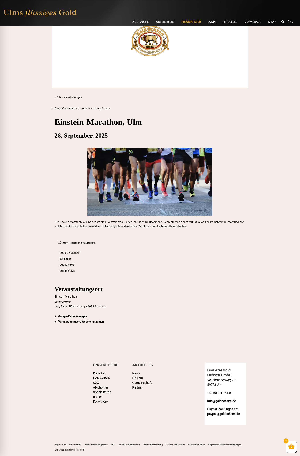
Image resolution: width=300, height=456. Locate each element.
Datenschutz (75, 444)
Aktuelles (230, 21)
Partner (137, 387)
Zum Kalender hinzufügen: (78, 242)
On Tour (137, 378)
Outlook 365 (66, 264)
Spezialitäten (102, 392)
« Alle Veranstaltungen (68, 97)
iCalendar (65, 258)
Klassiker (99, 373)
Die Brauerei (140, 21)
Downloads (252, 21)
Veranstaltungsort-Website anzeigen (81, 321)
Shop (272, 21)
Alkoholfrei (100, 387)
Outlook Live (67, 270)
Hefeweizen (101, 378)
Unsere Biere (165, 21)
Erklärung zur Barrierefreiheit (69, 450)
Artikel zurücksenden (129, 444)
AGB (113, 444)
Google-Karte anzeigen (72, 316)
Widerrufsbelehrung (153, 444)
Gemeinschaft (142, 383)
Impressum (60, 444)
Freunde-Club (191, 21)
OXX (96, 383)
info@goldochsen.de (221, 401)
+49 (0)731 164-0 (219, 393)
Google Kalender (69, 252)
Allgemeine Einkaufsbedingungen (224, 444)
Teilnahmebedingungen (96, 444)
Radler (97, 397)
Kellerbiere (100, 401)
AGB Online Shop (196, 444)
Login (212, 21)
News (136, 373)
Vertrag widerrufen (175, 444)
